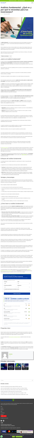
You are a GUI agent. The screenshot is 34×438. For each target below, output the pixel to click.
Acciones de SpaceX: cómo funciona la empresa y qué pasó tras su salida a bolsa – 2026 (14, 394)
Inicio (1, 406)
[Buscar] (32, 380)
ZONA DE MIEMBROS (21, 0)
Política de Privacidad (4, 425)
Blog (1, 411)
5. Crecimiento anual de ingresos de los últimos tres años (11, 289)
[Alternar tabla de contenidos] (10, 56)
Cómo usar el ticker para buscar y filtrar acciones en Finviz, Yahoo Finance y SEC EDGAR (14, 389)
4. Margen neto (19, 285)
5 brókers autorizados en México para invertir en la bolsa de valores (11, 391)
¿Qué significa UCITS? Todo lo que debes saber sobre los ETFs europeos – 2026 (13, 392)
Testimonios (3, 412)
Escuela (2, 408)
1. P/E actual (5, 281)
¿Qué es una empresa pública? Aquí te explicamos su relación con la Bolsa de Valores (14, 388)
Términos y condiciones (11, 425)
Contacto (2, 414)
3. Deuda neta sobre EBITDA (8, 285)
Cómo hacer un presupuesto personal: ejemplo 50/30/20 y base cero (11, 386)
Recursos (2, 409)
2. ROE (18, 281)
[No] (32, 435)
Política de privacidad (19, 436)
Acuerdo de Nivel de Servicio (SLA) (6, 424)
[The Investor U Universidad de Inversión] (3, 2)
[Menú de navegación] (32, 2)
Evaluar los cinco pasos (17, 293)
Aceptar (13, 436)
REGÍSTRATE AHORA (12, 0)
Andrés (10, 354)
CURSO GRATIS (3, 416)
